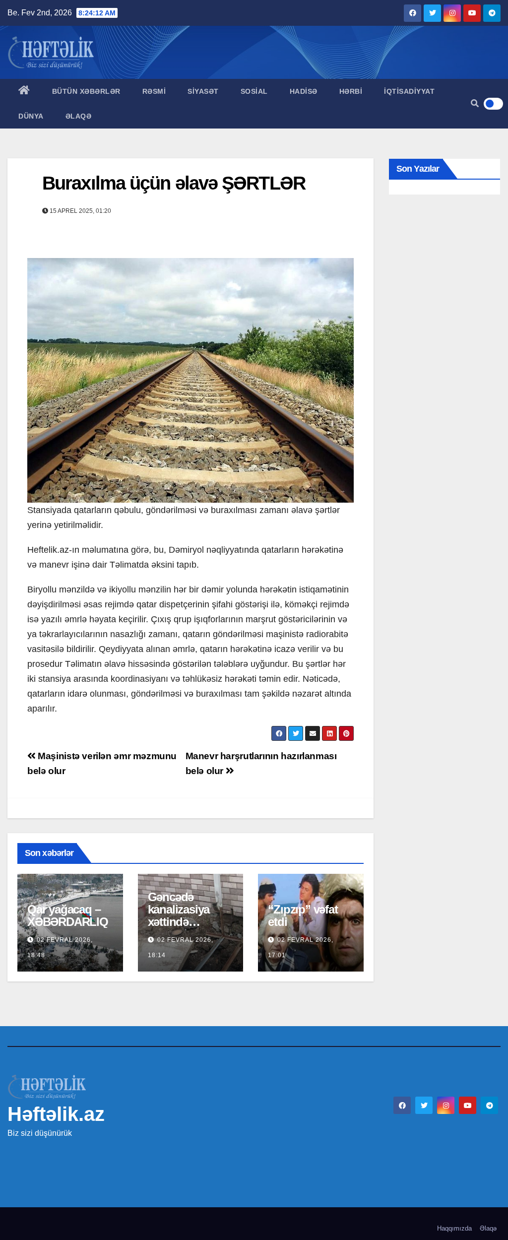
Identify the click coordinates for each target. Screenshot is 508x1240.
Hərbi (351, 91)
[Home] (24, 91)
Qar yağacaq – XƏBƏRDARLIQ (67, 915)
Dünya (31, 116)
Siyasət (203, 91)
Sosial (254, 91)
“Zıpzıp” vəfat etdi (302, 915)
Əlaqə (78, 116)
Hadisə (304, 91)
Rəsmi (154, 91)
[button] (475, 103)
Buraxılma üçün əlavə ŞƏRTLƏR (173, 183)
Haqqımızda (454, 1228)
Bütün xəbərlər (86, 91)
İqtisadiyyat (409, 91)
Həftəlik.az (56, 1114)
